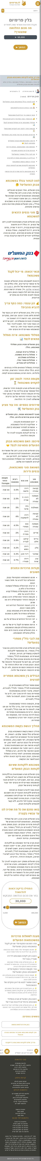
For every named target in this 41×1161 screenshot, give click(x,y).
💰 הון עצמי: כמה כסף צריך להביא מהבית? (19, 119)
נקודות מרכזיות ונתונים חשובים (23, 150)
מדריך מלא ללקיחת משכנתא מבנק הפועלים (23, 78)
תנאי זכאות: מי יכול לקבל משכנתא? (21, 115)
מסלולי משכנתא (18, 82)
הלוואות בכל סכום (20, 1121)
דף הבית (36, 82)
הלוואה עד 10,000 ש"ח (20, 1125)
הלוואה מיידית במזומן (20, 1069)
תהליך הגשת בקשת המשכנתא (24, 162)
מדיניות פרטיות (20, 1113)
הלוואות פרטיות (20, 1071)
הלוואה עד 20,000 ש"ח (20, 1127)
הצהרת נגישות (20, 1109)
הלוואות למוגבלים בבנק (20, 1097)
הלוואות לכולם (20, 1095)
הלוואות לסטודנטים (20, 1099)
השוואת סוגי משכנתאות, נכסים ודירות (20, 147)
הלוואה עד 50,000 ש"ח (20, 1129)
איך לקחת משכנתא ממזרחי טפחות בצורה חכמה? (20, 1033)
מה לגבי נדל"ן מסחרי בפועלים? (23, 154)
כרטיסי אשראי (20, 1073)
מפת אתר (20, 1115)
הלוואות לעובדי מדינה (20, 1101)
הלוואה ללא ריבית (20, 1067)
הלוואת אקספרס (20, 1063)
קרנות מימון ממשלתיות (20, 1085)
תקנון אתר (20, 1111)
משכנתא (29, 82)
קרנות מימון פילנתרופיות (20, 1087)
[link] (26, 1051)
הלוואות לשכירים (20, 1103)
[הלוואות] (18, 3)
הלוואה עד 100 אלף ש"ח (20, 1131)
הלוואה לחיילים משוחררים (20, 1093)
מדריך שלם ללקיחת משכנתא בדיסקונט (20, 1042)
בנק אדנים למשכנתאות (21, 1024)
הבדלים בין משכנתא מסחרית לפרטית (21, 158)
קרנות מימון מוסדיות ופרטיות (20, 1083)
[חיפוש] (2, 11)
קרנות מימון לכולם (20, 1081)
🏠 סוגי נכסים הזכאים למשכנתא (23, 108)
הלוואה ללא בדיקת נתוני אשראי (20, 1065)
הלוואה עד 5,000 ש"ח (20, 1123)
